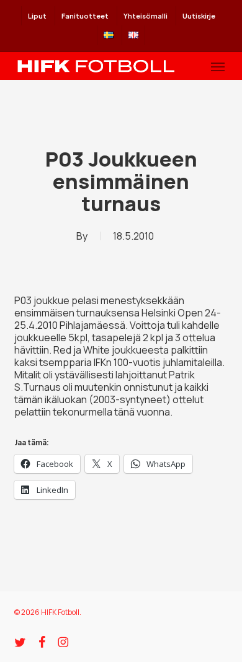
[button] (218, 66)
